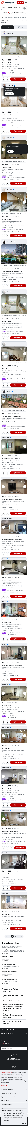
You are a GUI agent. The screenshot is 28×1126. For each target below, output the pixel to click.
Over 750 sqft (13, 981)
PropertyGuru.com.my (6, 1072)
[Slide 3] (12, 53)
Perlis (3, 959)
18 (15, 936)
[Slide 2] (11, 53)
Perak (7, 959)
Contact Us (4, 1037)
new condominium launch (9, 950)
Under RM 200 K (6, 966)
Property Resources (6, 1104)
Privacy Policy (14, 1115)
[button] (2, 17)
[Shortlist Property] (24, 38)
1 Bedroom (9, 974)
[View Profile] (14, 33)
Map (21, 27)
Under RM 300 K (15, 966)
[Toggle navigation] (25, 2)
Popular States (5, 1100)
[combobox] (13, 8)
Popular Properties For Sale (8, 1093)
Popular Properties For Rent (8, 1097)
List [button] (8, 27)
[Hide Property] (21, 38)
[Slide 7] (17, 53)
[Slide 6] (16, 53)
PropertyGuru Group (7, 1033)
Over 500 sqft (5, 981)
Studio (4, 974)
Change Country (5, 1041)
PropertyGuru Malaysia (7, 1089)
